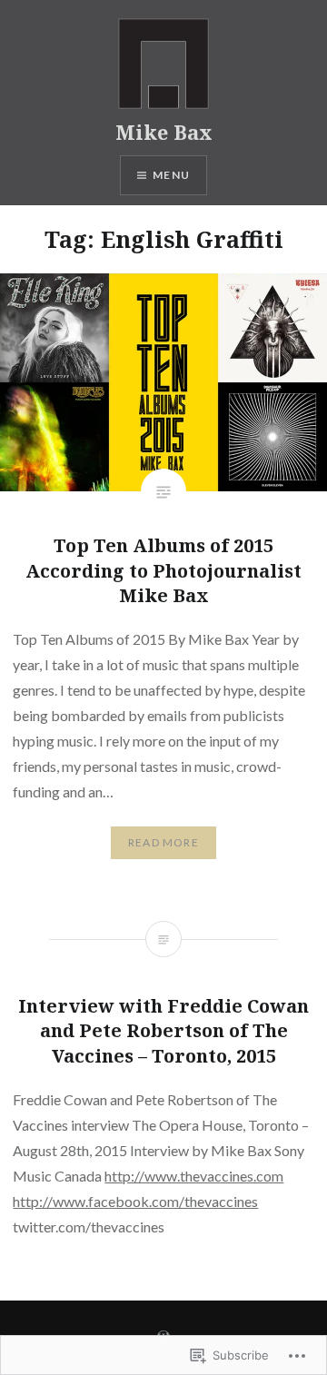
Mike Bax (164, 131)
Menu (171, 175)
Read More (163, 842)
